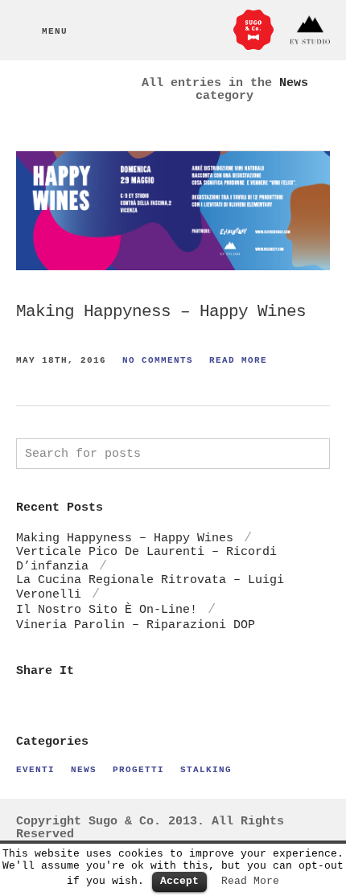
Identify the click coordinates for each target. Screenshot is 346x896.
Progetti (138, 769)
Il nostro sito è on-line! (106, 609)
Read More (238, 360)
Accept (179, 881)
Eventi (35, 769)
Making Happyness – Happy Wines (161, 311)
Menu (55, 31)
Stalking (206, 769)
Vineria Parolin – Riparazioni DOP (135, 625)
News (84, 769)
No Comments (157, 360)
